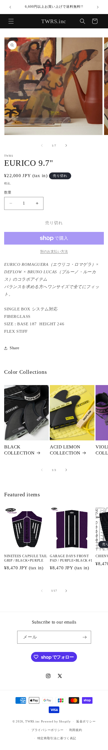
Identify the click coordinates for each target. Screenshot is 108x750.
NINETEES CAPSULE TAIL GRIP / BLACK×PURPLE (25, 558)
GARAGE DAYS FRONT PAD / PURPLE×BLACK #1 (71, 558)
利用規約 (75, 730)
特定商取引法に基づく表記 (56, 738)
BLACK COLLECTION (19, 450)
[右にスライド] (66, 145)
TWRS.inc (32, 721)
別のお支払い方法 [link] (54, 251)
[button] (11, 21)
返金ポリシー (86, 721)
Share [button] (14, 348)
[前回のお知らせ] (10, 7)
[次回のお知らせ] (98, 7)
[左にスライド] (42, 145)
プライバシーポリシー (47, 730)
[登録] (85, 637)
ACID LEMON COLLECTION (65, 450)
